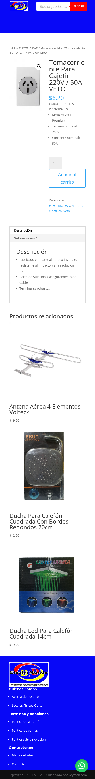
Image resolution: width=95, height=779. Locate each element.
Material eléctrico (51, 48)
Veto (66, 211)
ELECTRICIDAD (28, 48)
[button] (39, 66)
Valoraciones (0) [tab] (26, 238)
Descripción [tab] (23, 230)
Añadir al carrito (67, 178)
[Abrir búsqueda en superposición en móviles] (61, 6)
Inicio (13, 48)
